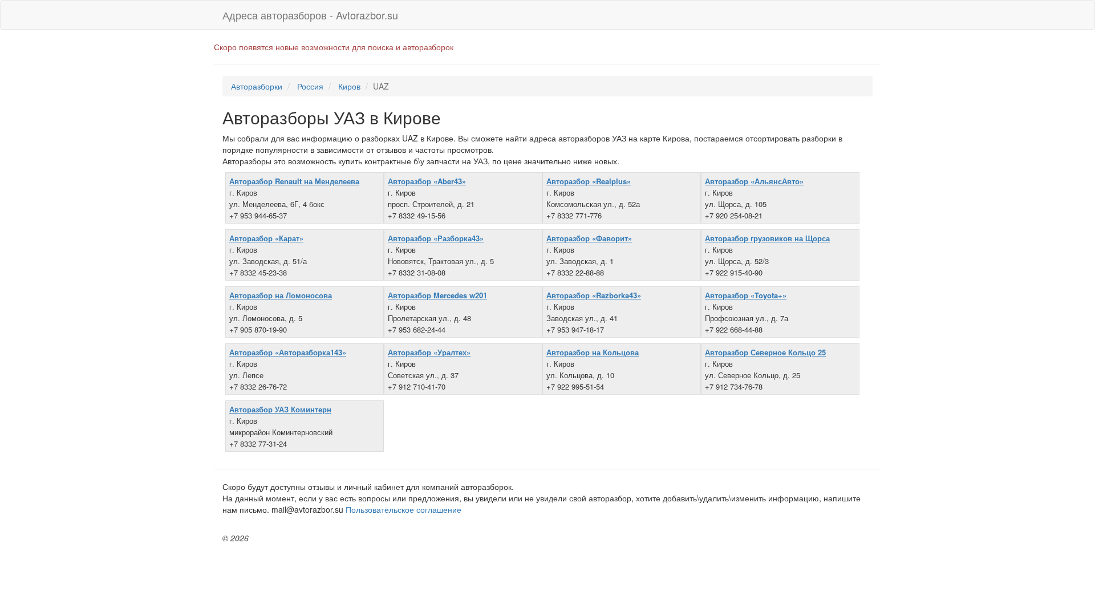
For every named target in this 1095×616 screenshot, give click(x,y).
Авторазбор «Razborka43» (593, 295)
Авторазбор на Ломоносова (280, 295)
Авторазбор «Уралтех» (429, 352)
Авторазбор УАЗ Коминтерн (280, 409)
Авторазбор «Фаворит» (589, 238)
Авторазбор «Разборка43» (436, 238)
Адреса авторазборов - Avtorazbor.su (310, 14)
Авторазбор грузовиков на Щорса (767, 238)
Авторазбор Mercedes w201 (437, 295)
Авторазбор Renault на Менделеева (294, 181)
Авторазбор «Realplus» (588, 181)
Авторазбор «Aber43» (427, 181)
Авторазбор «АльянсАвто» (754, 181)
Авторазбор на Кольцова (592, 352)
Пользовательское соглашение (403, 509)
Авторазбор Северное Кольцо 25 (765, 352)
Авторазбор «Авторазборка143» (287, 352)
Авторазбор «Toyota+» (745, 295)
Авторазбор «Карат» (266, 238)
